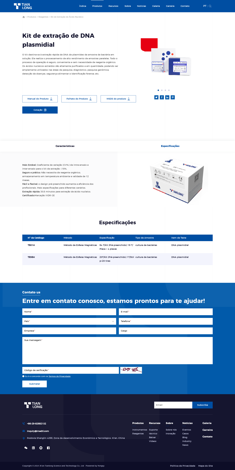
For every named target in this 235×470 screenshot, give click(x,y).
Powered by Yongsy (95, 466)
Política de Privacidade (182, 466)
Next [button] (201, 61)
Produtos (97, 6)
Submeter (34, 384)
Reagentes (43, 17)
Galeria (156, 6)
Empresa (29, 331)
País (27, 321)
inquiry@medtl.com (38, 431)
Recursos (113, 6)
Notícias (141, 6)
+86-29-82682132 (36, 424)
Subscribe (202, 405)
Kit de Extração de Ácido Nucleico (67, 17)
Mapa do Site (205, 466)
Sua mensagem (33, 340)
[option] (170, 61)
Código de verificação (36, 370)
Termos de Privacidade (59, 376)
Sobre (128, 6)
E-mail (125, 312)
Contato (185, 6)
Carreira (170, 6)
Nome (28, 312)
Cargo (124, 331)
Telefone (126, 321)
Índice (82, 6)
